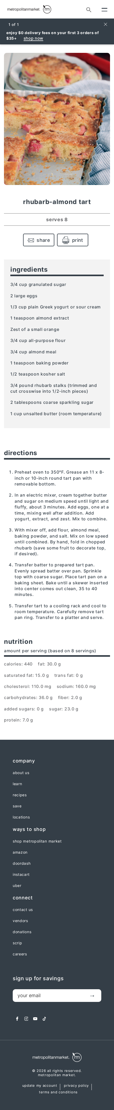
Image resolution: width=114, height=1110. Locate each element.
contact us (23, 910)
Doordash (22, 863)
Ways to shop (29, 829)
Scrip (17, 943)
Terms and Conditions (58, 1092)
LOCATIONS (21, 817)
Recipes (20, 795)
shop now (33, 38)
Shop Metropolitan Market (37, 841)
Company (24, 761)
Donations (22, 932)
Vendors (20, 921)
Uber (17, 886)
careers (20, 954)
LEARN (17, 784)
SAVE (17, 806)
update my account (39, 1086)
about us (21, 773)
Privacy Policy (76, 1086)
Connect (23, 897)
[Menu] (104, 9)
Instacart (21, 874)
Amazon (20, 852)
